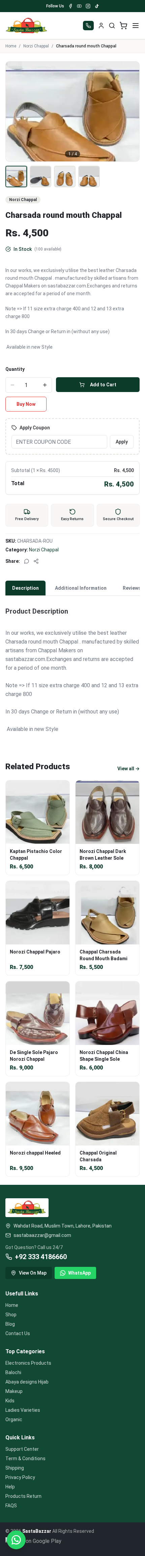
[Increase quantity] (45, 385)
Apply (122, 441)
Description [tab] (25, 588)
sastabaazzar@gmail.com (42, 1235)
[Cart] (123, 26)
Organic (13, 1419)
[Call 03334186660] (88, 25)
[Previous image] (14, 111)
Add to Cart (103, 384)
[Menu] (136, 26)
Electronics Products (28, 1363)
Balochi (13, 1372)
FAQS (11, 1505)
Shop (11, 1314)
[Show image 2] (40, 176)
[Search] (112, 25)
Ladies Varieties (22, 1410)
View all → (128, 768)
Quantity (15, 369)
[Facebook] (70, 6)
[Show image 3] (65, 176)
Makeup (14, 1391)
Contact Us (17, 1333)
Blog (10, 1324)
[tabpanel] (72, 670)
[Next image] (130, 111)
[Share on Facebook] (36, 561)
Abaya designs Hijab (27, 1382)
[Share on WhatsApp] (26, 561)
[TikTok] (96, 6)
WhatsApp (79, 1273)
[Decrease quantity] (12, 385)
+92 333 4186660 (41, 1257)
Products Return (23, 1496)
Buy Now (26, 404)
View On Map (33, 1273)
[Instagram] (88, 6)
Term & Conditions (25, 1458)
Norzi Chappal (36, 46)
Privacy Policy (20, 1477)
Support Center (22, 1449)
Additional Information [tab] (81, 588)
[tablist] (72, 588)
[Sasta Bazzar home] (26, 25)
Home (10, 46)
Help (10, 1486)
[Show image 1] (16, 176)
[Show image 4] (89, 176)
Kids (9, 1400)
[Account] (101, 25)
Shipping (14, 1468)
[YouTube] (79, 6)
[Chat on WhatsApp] (16, 1539)
